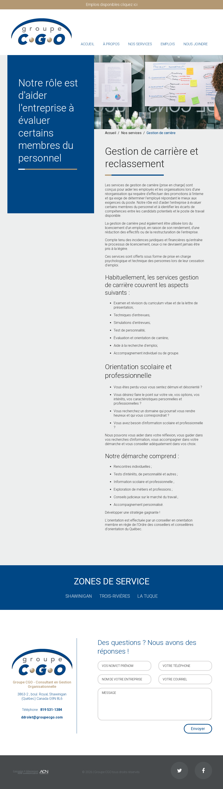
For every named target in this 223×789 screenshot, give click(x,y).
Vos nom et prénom (117, 666)
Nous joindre (196, 44)
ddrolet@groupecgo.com (42, 717)
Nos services (140, 44)
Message (109, 693)
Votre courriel (175, 679)
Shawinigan (79, 596)
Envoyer (198, 728)
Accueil (87, 44)
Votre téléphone (176, 666)
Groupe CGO (103, 772)
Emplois (168, 44)
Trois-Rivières (114, 596)
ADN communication (28, 773)
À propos (111, 44)
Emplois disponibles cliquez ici (111, 4)
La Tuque (147, 596)
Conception (18, 771)
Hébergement (32, 771)
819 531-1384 (51, 710)
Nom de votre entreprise (122, 679)
